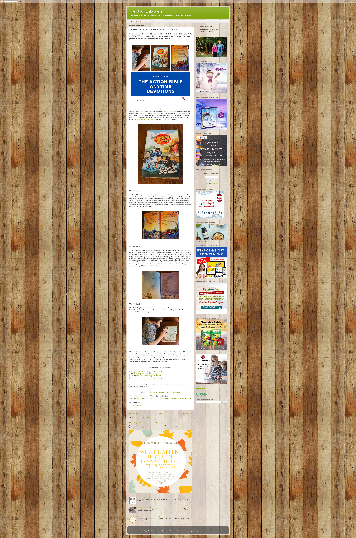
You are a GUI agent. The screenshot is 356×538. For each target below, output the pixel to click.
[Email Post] (157, 395)
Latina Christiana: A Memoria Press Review (149, 497)
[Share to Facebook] (166, 396)
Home (131, 21)
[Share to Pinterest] (167, 396)
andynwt (197, 531)
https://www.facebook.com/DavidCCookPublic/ (149, 371)
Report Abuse (200, 388)
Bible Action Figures (139, 398)
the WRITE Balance (146, 11)
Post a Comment (136, 405)
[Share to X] (164, 396)
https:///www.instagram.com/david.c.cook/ (148, 375)
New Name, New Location (144, 507)
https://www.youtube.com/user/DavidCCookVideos (150, 379)
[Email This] (160, 396)
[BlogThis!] (162, 396)
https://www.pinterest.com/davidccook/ (147, 377)
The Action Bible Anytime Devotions (144, 119)
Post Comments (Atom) (144, 417)
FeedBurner (215, 183)
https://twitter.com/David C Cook (144, 373)
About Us (138, 21)
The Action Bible (186, 398)
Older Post (187, 414)
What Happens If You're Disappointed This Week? (146, 423)
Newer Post (134, 414)
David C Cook (167, 111)
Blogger (210, 531)
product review (169, 398)
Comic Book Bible (150, 398)
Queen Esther (177, 398)
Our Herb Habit (149, 21)
